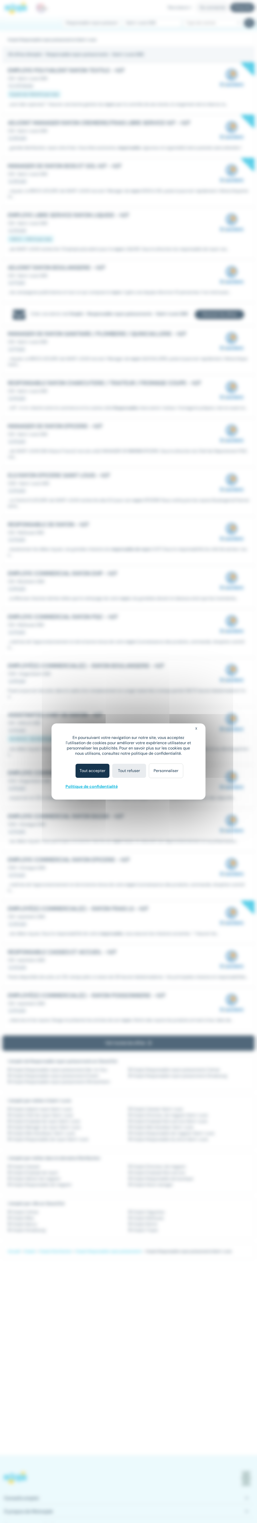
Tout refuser (129, 770)
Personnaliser (166, 770)
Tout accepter (92, 770)
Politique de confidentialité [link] (92, 786)
